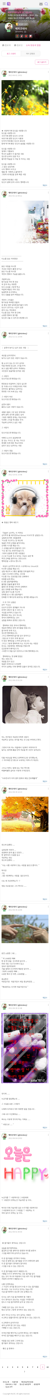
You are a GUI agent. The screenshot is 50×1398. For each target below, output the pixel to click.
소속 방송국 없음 (33, 45)
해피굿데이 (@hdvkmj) (17, 72)
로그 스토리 (11, 53)
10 (47, 1367)
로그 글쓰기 (41, 62)
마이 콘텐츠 (30, 53)
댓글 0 (45, 185)
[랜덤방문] (45, 10)
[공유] (41, 10)
